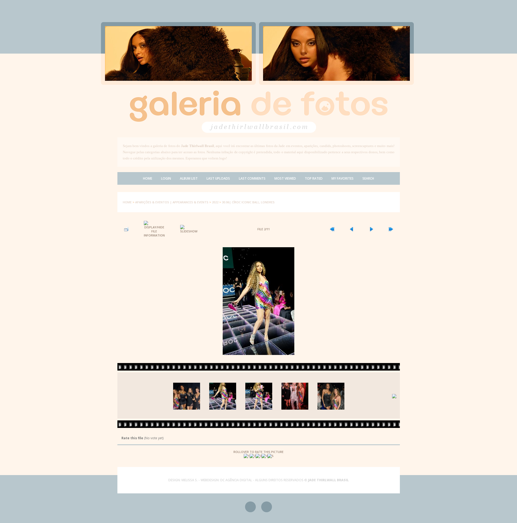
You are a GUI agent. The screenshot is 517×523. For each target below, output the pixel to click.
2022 (215, 202)
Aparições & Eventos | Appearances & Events (171, 202)
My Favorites (342, 178)
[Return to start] (332, 229)
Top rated (314, 178)
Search (368, 178)
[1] (247, 456)
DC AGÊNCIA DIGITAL (236, 480)
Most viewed (285, 178)
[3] (258, 456)
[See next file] (371, 229)
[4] (264, 456)
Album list (189, 178)
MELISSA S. (189, 480)
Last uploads (218, 178)
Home (147, 178)
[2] (253, 456)
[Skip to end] (391, 229)
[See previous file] (352, 229)
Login (166, 178)
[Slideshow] (188, 229)
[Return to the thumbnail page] (126, 229)
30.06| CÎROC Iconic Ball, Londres (248, 202)
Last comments (252, 178)
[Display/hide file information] (154, 229)
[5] (270, 456)
